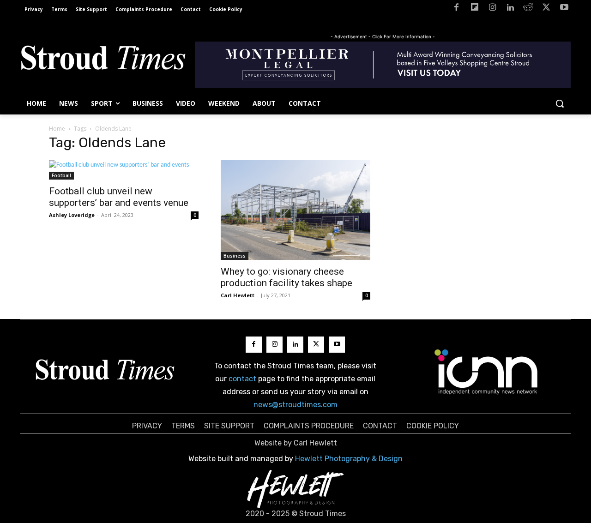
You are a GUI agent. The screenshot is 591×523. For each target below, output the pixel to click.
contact (242, 378)
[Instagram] (492, 9)
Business (234, 255)
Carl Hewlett (237, 295)
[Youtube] (564, 9)
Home (57, 128)
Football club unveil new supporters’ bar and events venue (118, 197)
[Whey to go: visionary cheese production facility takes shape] (295, 210)
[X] (546, 9)
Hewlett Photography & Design (349, 458)
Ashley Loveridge (72, 214)
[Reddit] (528, 9)
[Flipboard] (474, 9)
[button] (560, 103)
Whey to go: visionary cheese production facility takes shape (286, 277)
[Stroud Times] (103, 60)
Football (61, 175)
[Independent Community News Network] (486, 372)
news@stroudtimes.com (295, 404)
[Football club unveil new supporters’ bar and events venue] (124, 170)
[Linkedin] (510, 9)
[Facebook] (456, 9)
